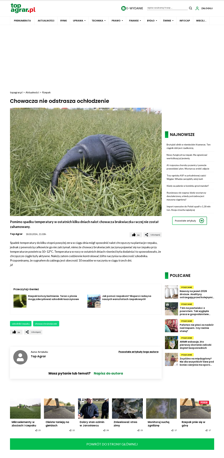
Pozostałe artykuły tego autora (138, 351)
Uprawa (78, 20)
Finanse (134, 20)
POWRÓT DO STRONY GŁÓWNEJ (112, 444)
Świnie (167, 20)
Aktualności (46, 20)
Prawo (116, 20)
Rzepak (46, 92)
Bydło (151, 20)
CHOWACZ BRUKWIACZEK (46, 323)
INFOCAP (185, 20)
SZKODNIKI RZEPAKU (21, 323)
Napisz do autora (108, 373)
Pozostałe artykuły (185, 220)
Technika (97, 20)
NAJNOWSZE (182, 134)
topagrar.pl (16, 92)
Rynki (63, 20)
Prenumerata (22, 20)
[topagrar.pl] (23, 8)
